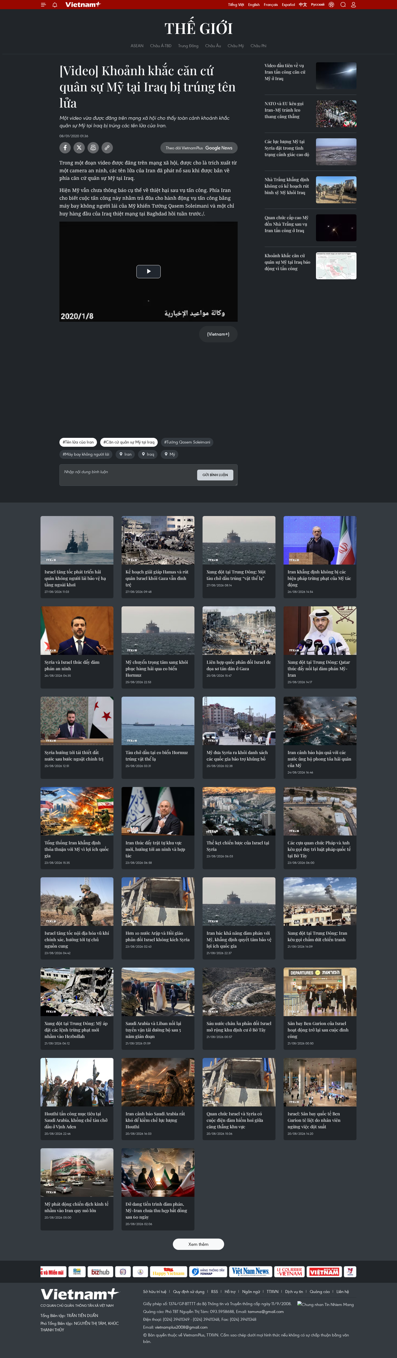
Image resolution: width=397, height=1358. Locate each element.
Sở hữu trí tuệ (154, 1291)
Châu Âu (213, 45)
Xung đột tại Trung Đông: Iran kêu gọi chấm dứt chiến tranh (317, 936)
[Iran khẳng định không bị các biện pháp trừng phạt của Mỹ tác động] (320, 540)
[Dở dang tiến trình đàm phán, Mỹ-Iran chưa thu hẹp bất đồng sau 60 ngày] (158, 1172)
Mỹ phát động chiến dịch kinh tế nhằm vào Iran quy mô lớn (77, 1207)
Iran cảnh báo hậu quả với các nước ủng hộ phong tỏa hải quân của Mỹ (319, 759)
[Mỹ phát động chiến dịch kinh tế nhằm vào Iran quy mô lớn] (77, 1172)
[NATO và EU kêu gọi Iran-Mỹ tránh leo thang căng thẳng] (336, 113)
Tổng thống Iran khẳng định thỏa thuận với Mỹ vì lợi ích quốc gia (77, 849)
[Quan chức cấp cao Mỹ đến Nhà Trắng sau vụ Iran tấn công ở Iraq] (336, 227)
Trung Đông (188, 45)
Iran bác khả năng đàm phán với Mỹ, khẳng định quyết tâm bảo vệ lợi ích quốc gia (239, 939)
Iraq (150, 454)
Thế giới (198, 28)
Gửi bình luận (215, 475)
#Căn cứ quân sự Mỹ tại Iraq (128, 442)
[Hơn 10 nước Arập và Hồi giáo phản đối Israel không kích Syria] (158, 901)
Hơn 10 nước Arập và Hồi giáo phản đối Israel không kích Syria (158, 936)
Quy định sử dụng (188, 1291)
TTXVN (272, 1291)
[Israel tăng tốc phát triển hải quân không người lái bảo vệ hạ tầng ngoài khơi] (77, 540)
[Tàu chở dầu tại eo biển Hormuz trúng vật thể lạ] (158, 721)
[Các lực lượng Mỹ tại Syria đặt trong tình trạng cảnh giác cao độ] (336, 151)
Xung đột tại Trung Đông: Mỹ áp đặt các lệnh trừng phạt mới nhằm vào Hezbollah (76, 1029)
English (254, 4)
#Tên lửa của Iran (78, 442)
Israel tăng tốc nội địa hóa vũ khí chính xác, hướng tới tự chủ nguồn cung (77, 939)
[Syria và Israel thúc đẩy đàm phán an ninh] (77, 630)
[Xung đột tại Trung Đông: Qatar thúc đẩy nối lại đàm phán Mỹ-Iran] (320, 630)
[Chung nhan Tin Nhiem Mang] (326, 1304)
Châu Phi (258, 45)
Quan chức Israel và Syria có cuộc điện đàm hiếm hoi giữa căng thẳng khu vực (235, 1120)
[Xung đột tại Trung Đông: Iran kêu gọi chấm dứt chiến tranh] (320, 901)
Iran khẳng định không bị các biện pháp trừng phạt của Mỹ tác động (319, 578)
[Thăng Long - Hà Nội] (331, 5)
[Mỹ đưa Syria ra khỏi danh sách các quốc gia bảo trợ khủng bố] (239, 721)
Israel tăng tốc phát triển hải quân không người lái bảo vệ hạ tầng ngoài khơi (75, 578)
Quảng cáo (320, 1291)
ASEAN (137, 45)
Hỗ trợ (230, 1291)
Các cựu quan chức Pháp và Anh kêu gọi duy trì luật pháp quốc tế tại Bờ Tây (319, 849)
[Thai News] (140, 1271)
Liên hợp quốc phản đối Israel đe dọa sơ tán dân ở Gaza (239, 665)
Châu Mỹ (236, 45)
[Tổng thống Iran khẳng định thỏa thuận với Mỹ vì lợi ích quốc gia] (77, 811)
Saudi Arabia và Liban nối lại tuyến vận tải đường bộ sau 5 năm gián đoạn (153, 1029)
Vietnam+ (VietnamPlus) (83, 5)
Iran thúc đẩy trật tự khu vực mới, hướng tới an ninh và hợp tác (155, 849)
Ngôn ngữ (251, 1291)
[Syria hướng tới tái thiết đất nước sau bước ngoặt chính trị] (77, 721)
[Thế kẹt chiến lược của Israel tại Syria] (239, 811)
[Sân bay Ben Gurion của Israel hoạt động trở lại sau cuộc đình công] (320, 992)
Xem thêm (198, 1244)
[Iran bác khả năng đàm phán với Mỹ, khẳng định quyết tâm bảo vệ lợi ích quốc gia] (239, 901)
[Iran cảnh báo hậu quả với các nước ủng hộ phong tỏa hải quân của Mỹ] (320, 721)
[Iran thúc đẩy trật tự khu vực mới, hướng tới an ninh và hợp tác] (158, 811)
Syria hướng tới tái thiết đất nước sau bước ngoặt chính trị (74, 756)
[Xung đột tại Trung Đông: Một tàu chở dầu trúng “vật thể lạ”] (239, 540)
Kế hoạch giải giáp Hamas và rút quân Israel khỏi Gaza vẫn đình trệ (157, 578)
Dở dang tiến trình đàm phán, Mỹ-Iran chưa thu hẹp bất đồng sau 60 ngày (156, 1210)
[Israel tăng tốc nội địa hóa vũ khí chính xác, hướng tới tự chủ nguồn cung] (77, 901)
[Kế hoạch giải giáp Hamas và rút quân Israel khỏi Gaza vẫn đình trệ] (158, 540)
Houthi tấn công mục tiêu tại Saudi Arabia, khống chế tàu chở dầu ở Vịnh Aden (76, 1120)
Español (288, 4)
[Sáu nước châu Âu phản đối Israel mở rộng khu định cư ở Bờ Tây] (239, 992)
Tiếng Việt (236, 4)
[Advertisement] (148, 384)
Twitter (79, 147)
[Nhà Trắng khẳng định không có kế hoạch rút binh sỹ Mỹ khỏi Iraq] (336, 189)
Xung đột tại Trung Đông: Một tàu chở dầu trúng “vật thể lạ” (236, 575)
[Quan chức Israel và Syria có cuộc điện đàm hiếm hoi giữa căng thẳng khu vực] (239, 1082)
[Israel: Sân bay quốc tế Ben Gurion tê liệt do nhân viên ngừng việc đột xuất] (320, 1082)
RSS (214, 1291)
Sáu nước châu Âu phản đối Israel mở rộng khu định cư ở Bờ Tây (239, 1026)
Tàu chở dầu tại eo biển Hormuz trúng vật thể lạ (157, 756)
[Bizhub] (100, 1271)
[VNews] (350, 1271)
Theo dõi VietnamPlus (184, 147)
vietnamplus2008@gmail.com (181, 1327)
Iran (128, 454)
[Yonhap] (208, 1271)
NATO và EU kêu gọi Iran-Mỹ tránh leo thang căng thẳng (284, 110)
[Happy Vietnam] (168, 1271)
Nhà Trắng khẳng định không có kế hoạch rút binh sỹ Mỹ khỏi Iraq (287, 186)
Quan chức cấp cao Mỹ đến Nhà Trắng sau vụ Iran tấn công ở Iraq (286, 224)
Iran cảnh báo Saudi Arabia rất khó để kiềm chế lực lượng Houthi (155, 1120)
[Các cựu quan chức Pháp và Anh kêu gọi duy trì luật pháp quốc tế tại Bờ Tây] (320, 811)
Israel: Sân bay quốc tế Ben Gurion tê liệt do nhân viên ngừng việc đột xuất (314, 1120)
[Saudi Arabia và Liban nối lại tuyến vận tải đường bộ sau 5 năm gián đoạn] (158, 992)
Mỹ (172, 454)
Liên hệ (343, 1291)
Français (271, 4)
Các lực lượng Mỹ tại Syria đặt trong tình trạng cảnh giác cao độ (287, 148)
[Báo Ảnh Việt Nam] (324, 1271)
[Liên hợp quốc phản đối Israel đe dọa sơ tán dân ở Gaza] (239, 630)
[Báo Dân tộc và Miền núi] (47, 1271)
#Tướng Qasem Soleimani (187, 442)
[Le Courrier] (289, 1271)
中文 (303, 4)
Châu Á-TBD (160, 45)
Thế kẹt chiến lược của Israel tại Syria (238, 846)
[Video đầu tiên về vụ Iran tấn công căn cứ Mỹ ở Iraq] (336, 75)
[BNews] (77, 1271)
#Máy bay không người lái (86, 454)
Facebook (65, 147)
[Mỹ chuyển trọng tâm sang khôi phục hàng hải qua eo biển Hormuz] (158, 630)
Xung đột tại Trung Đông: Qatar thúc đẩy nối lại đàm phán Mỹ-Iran (319, 668)
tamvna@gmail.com (266, 1311)
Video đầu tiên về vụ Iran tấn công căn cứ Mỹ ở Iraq (285, 72)
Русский (317, 4)
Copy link (107, 147)
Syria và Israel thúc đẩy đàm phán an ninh (72, 665)
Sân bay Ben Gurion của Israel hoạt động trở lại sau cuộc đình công (318, 1029)
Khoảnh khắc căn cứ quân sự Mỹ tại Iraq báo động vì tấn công (287, 262)
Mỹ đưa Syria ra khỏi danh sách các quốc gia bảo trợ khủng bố (237, 756)
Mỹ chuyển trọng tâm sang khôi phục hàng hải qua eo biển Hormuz (157, 668)
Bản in (93, 147)
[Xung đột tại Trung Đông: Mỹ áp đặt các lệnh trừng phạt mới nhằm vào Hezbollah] (77, 992)
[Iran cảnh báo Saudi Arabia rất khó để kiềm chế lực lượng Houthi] (158, 1082)
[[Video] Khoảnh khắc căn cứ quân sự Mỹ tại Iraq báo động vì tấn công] (336, 265)
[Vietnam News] (250, 1271)
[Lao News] (123, 1271)
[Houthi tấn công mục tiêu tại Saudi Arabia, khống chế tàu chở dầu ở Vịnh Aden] (77, 1082)
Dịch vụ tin (294, 1291)
